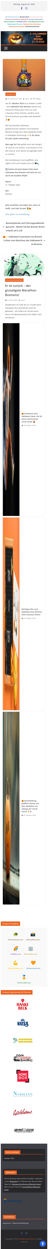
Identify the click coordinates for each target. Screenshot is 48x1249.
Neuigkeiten (10, 94)
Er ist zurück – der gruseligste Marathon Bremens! (20, 290)
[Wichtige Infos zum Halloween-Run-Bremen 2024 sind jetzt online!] (11, 613)
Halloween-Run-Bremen (14, 280)
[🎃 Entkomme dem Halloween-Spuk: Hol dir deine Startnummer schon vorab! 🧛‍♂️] (11, 419)
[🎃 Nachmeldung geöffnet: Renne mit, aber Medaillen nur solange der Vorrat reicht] (11, 808)
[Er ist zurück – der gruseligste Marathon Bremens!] (24, 265)
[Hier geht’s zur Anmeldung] (17, 214)
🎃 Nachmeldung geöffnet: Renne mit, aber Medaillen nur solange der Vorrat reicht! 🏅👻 (30, 806)
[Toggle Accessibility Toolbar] (42, 1243)
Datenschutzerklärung (20, 1223)
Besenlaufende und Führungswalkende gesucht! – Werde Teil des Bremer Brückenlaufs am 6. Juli (25, 227)
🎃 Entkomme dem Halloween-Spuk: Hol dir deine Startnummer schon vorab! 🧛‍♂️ (32, 417)
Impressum (7, 1223)
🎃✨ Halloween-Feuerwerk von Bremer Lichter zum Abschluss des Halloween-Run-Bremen (22, 240)
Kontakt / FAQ (9, 1158)
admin (27, 99)
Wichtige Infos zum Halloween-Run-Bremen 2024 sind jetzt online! (32, 612)
